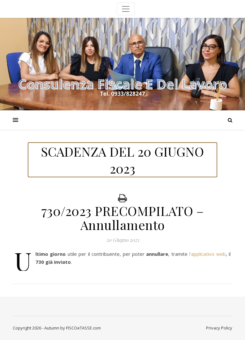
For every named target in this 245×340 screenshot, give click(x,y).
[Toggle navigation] (126, 9)
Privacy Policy (219, 328)
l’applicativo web (207, 254)
